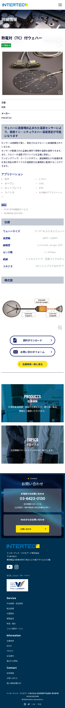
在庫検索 (10, 640)
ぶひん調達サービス (15, 628)
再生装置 (10, 608)
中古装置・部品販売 (15, 603)
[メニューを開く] (60, 5)
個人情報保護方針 (14, 683)
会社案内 (10, 655)
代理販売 (10, 613)
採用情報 (10, 673)
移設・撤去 (11, 623)
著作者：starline (12, 575)
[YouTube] (10, 567)
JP (29, 704)
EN (34, 704)
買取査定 (10, 618)
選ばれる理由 (12, 661)
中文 (39, 704)
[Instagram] (16, 567)
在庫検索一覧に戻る (32, 364)
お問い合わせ (12, 678)
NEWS (9, 645)
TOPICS (10, 650)
